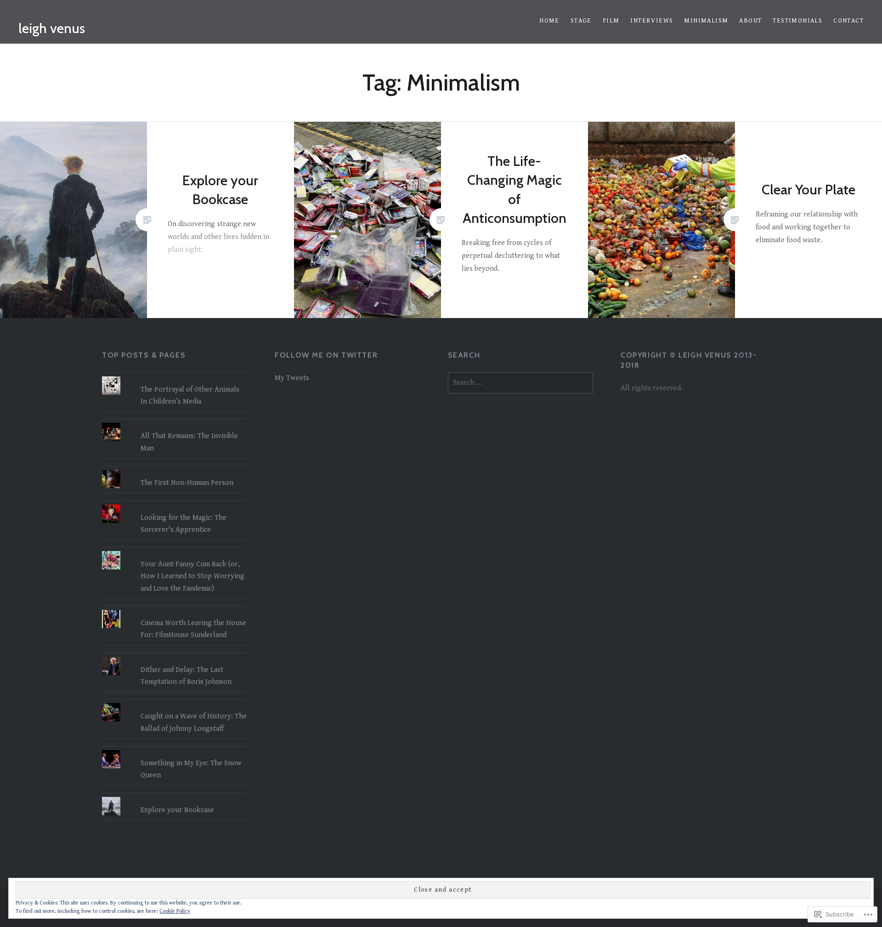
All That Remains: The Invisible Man (189, 442)
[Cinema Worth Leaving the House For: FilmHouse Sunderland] (174, 610)
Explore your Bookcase (177, 810)
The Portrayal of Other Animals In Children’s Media (190, 395)
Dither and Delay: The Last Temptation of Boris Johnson (186, 675)
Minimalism (706, 20)
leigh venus (51, 28)
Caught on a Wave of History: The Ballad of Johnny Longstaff (194, 722)
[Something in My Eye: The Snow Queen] (174, 750)
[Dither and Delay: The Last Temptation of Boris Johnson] (174, 656)
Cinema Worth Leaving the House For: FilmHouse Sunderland (193, 629)
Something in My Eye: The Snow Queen (191, 769)
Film (611, 20)
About (750, 20)
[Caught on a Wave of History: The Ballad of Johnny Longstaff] (174, 703)
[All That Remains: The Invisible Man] (174, 423)
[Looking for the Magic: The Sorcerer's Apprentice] (174, 504)
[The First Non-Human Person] (174, 469)
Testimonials (797, 20)
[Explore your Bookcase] (174, 797)
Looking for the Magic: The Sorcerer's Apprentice (183, 523)
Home (549, 20)
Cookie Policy (174, 911)
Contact (848, 20)
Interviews (651, 20)
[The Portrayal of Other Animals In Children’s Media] (174, 376)
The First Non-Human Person (187, 482)
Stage (581, 20)
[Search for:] (520, 382)
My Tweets (292, 378)
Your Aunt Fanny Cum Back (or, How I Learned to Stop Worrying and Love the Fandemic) (192, 576)
